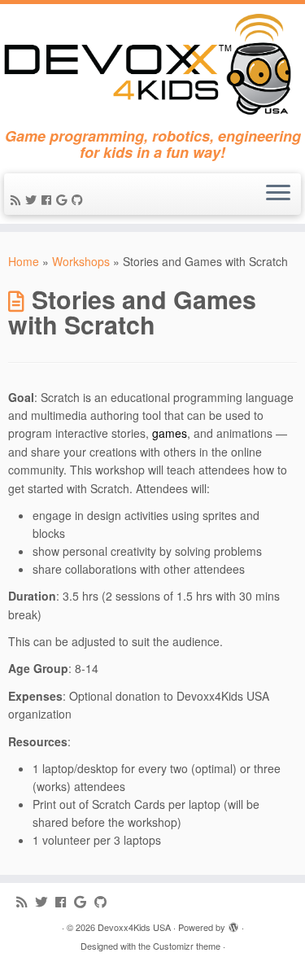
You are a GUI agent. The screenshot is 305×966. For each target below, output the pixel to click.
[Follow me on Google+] (64, 199)
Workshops (81, 261)
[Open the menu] (278, 194)
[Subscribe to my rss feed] (18, 199)
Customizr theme (186, 945)
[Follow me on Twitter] (33, 199)
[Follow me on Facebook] (48, 199)
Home (23, 261)
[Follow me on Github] (80, 199)
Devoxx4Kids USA (134, 926)
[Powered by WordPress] (233, 923)
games (169, 433)
